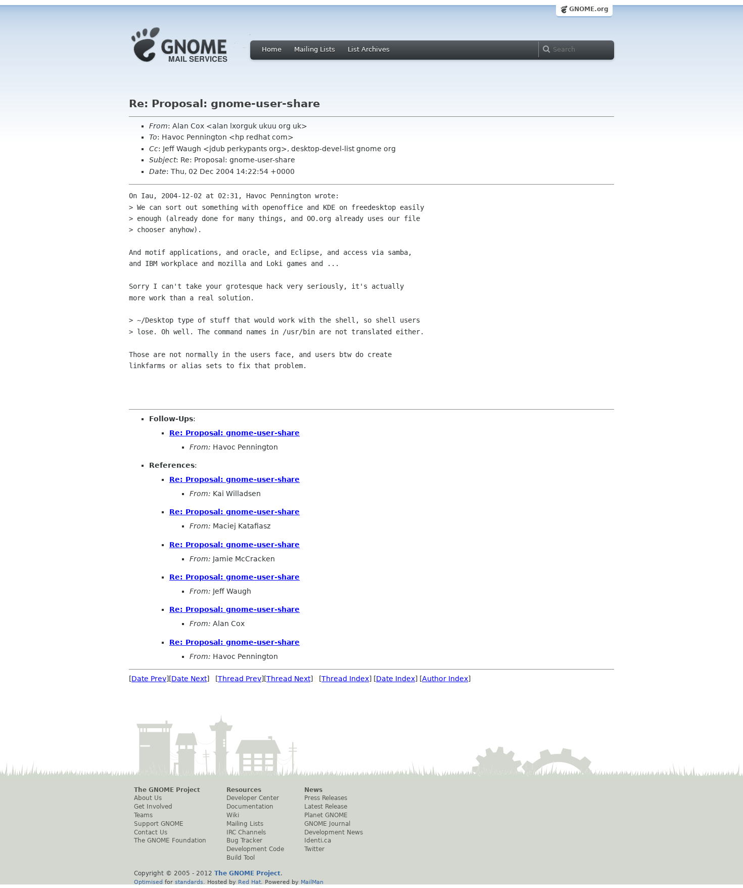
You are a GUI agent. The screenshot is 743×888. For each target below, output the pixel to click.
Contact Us (150, 832)
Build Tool (240, 857)
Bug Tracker (244, 840)
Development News (333, 832)
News (313, 789)
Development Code (255, 849)
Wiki (232, 815)
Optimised (148, 882)
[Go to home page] (194, 65)
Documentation (249, 806)
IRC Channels (246, 832)
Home (272, 49)
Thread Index (345, 679)
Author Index (445, 679)
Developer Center (252, 798)
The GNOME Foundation (170, 840)
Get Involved (153, 806)
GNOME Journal (327, 823)
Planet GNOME (326, 815)
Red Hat (249, 882)
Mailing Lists (314, 49)
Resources (243, 789)
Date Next (189, 679)
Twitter (314, 849)
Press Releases (325, 798)
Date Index (395, 679)
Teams (143, 815)
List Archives (369, 49)
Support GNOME (158, 823)
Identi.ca (317, 840)
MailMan (312, 882)
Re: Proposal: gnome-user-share (234, 433)
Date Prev (148, 679)
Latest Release (325, 806)
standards (189, 882)
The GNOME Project (167, 789)
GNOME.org (589, 9)
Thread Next (288, 679)
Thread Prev (239, 679)
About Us (148, 798)
